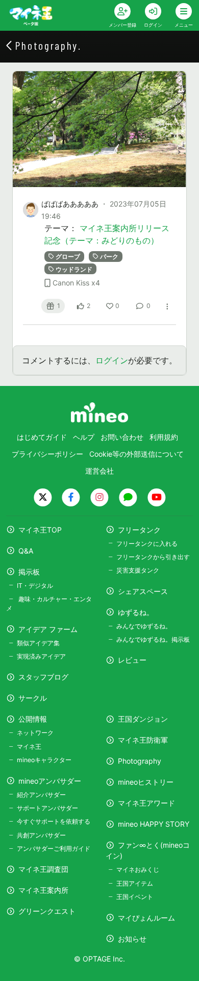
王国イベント (134, 897)
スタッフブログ (43, 676)
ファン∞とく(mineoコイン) (148, 850)
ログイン (111, 360)
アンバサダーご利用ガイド (53, 848)
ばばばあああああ (69, 203)
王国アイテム (134, 883)
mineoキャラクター (44, 760)
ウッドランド (74, 269)
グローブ (68, 256)
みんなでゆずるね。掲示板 (153, 639)
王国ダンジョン (143, 718)
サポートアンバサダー (47, 808)
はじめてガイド (42, 437)
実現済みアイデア (41, 656)
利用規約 (164, 437)
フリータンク (139, 529)
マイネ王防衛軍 (143, 739)
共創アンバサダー (41, 835)
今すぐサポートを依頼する (53, 821)
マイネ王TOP (40, 529)
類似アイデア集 (38, 643)
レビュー (132, 660)
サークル (32, 697)
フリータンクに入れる (147, 543)
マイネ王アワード (146, 803)
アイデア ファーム (48, 629)
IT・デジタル (35, 585)
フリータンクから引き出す (153, 557)
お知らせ (132, 938)
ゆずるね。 (136, 612)
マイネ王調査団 (43, 869)
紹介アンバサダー (41, 795)
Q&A (25, 550)
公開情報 (32, 718)
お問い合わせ (122, 437)
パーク (109, 256)
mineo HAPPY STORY (153, 824)
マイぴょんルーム (146, 917)
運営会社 (99, 470)
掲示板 (29, 571)
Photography (139, 761)
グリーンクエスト (47, 911)
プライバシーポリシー (47, 453)
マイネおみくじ (137, 869)
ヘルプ (83, 437)
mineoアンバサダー (49, 780)
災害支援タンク (137, 570)
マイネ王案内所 (43, 890)
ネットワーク (35, 733)
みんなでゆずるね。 (143, 626)
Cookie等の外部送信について (136, 453)
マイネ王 (29, 746)
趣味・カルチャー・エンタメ (49, 603)
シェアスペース (143, 591)
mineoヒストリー (145, 782)
